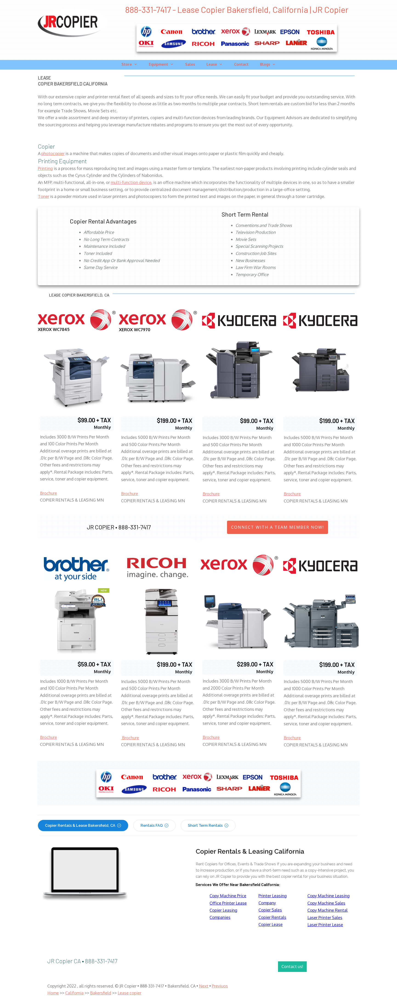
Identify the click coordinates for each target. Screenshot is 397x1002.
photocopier (53, 153)
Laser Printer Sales (324, 917)
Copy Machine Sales (326, 903)
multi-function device (131, 182)
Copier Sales (270, 909)
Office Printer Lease (228, 903)
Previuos (220, 985)
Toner (43, 196)
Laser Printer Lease (325, 924)
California (74, 992)
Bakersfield (100, 992)
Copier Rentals (272, 917)
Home (53, 992)
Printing (45, 168)
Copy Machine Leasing (328, 895)
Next (203, 985)
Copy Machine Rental (327, 910)
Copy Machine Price (228, 895)
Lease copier (129, 992)
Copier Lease (270, 924)
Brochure (48, 493)
